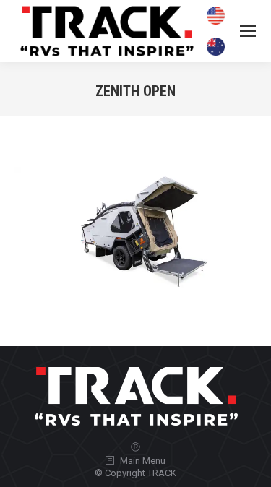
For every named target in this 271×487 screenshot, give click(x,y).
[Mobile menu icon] (248, 31)
